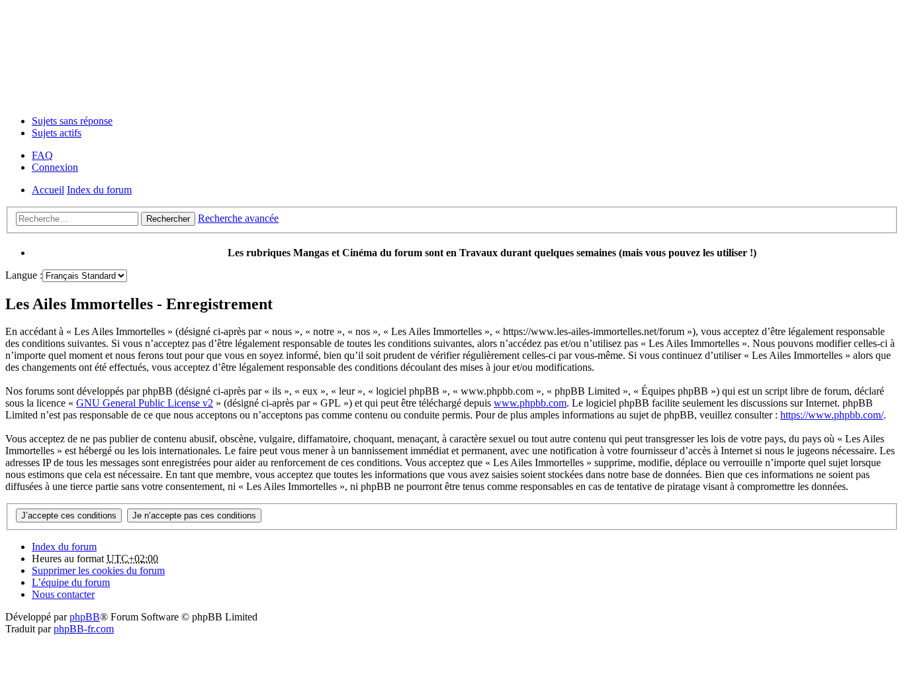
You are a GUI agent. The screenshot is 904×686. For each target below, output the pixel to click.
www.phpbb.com (530, 403)
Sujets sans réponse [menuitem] (72, 120)
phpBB (84, 616)
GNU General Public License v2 (144, 403)
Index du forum (64, 546)
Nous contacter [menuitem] (63, 594)
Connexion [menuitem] (55, 167)
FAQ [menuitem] (42, 155)
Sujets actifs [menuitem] (56, 132)
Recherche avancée (238, 218)
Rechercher (168, 219)
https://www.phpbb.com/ (831, 414)
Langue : (23, 275)
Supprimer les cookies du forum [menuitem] (98, 570)
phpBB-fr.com (84, 628)
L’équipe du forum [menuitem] (71, 582)
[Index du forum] (452, 55)
